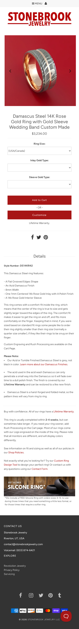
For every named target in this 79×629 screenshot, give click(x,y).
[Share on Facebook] (32, 238)
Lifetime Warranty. (39, 223)
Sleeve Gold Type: (39, 177)
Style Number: (11, 265)
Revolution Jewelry (15, 565)
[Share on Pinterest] (46, 238)
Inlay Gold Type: (39, 160)
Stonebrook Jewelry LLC (44, 619)
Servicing (9, 574)
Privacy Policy (11, 570)
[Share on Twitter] (38, 238)
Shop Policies (16, 452)
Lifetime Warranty (63, 411)
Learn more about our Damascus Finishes (43, 364)
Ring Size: (39, 143)
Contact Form (40, 469)
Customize (39, 215)
